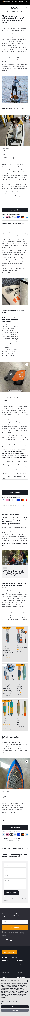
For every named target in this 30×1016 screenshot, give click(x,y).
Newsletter (5, 966)
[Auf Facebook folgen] (3, 940)
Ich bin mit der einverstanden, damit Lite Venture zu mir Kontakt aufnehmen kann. (15, 899)
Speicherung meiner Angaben (18, 897)
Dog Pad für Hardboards (9, 794)
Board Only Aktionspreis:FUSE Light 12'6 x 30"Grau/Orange (8, 652)
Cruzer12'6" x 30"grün (19, 722)
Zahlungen (19, 964)
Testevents (5, 969)
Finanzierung (20, 966)
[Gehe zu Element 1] (9, 390)
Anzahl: (4, 200)
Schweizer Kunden (22, 969)
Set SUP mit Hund (22, 647)
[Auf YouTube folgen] (11, 940)
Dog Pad (4, 150)
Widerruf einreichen (9, 952)
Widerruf (19, 972)
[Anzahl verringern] (4, 203)
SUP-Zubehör (13, 11)
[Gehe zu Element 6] (18, 390)
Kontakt (4, 964)
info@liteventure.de (21, 619)
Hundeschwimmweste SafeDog (10, 397)
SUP (7, 11)
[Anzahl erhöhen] (10, 203)
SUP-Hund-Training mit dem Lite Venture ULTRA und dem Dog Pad (13, 573)
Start (3, 11)
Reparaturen (5, 972)
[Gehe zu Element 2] (11, 390)
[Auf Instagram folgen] (7, 940)
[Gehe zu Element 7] (20, 390)
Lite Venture (5, 148)
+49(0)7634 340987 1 (14, 957)
